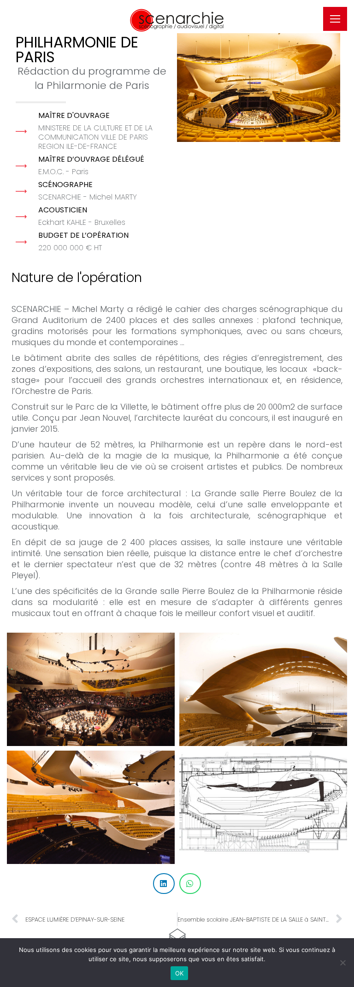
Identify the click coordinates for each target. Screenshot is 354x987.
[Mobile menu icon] (335, 19)
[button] (218, 7)
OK (179, 973)
